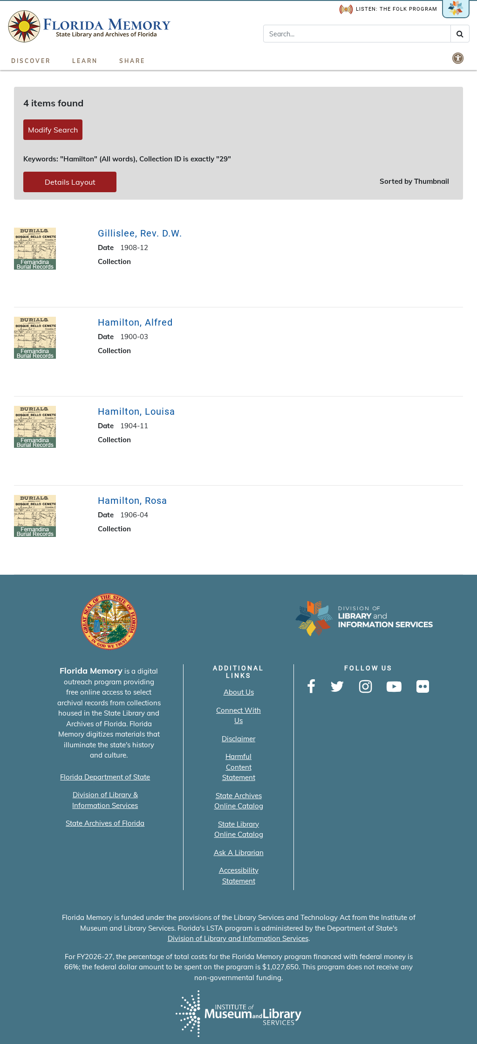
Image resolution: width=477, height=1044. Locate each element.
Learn (85, 60)
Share (132, 60)
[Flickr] (422, 687)
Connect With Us (238, 715)
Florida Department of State (105, 777)
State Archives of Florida (105, 823)
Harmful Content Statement (238, 767)
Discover (31, 60)
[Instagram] (365, 687)
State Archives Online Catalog (238, 801)
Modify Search (53, 129)
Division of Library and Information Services (238, 938)
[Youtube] (394, 687)
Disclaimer (238, 738)
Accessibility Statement (239, 875)
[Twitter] (337, 687)
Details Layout (70, 182)
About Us (239, 692)
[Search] (460, 33)
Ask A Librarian (239, 852)
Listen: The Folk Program (396, 9)
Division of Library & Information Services (105, 800)
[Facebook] (311, 687)
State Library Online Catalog (238, 829)
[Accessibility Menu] (459, 58)
